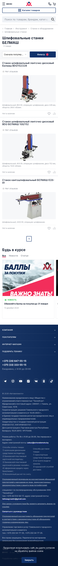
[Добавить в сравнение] (53, 113)
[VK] (36, 381)
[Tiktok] (52, 381)
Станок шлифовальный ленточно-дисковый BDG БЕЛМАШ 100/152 (28, 123)
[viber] (13, 381)
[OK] (44, 381)
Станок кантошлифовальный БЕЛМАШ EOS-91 (28, 181)
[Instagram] (28, 381)
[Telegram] (5, 381)
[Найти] (53, 19)
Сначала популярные (15, 54)
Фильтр (42, 54)
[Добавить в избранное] (48, 113)
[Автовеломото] (29, 4)
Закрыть (29, 560)
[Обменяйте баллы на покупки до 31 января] (28, 289)
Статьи (24, 255)
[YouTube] (21, 381)
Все (4, 255)
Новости (13, 255)
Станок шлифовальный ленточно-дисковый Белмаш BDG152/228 (28, 64)
